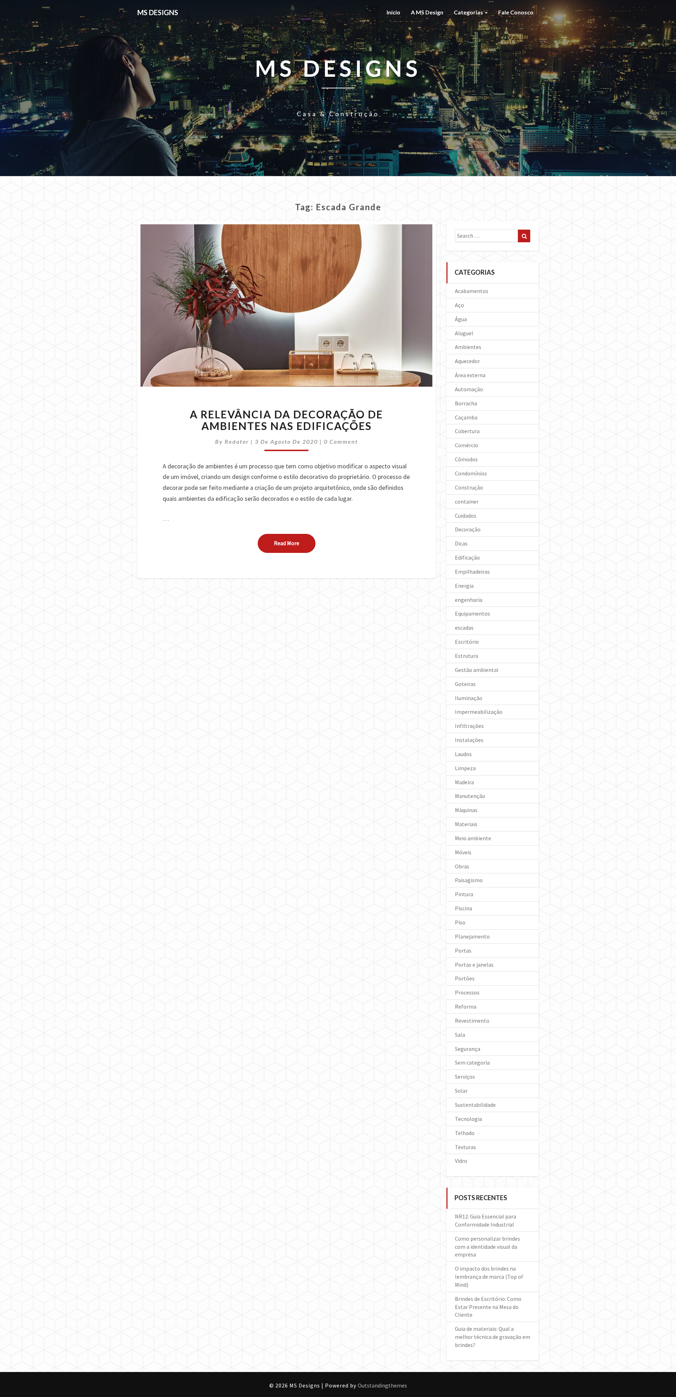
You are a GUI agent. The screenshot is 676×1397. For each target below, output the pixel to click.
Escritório (467, 641)
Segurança (467, 1048)
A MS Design (427, 12)
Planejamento (472, 936)
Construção (469, 487)
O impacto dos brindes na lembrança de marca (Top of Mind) (489, 1276)
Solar (461, 1090)
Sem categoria (472, 1062)
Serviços (465, 1076)
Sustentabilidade (475, 1104)
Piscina (463, 908)
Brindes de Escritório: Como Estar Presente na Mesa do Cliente (488, 1306)
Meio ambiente (473, 838)
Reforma (465, 1006)
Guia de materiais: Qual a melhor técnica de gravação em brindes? (492, 1336)
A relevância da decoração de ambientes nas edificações (286, 420)
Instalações (469, 739)
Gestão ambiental (477, 669)
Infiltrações (469, 725)
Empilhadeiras (472, 571)
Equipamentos (472, 613)
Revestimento (472, 1020)
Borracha (466, 403)
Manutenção (470, 795)
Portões (465, 978)
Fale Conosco (515, 12)
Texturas (465, 1146)
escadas (464, 627)
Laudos (463, 753)
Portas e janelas (474, 964)
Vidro (461, 1160)
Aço (459, 304)
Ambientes (468, 346)
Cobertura (467, 431)
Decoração (468, 529)
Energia (464, 585)
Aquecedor (467, 360)
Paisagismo (469, 880)
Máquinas (466, 809)
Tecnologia (468, 1118)
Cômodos (466, 459)
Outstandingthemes (382, 1385)
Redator (237, 441)
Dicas (461, 543)
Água (461, 319)
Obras (462, 866)
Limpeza (465, 768)
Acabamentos (471, 290)
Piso (460, 922)
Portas (463, 950)
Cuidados (465, 515)
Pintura (464, 894)
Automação (469, 389)
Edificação (467, 557)
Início (393, 12)
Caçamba (466, 417)
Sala (460, 1034)
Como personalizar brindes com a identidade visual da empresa (487, 1246)
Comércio (466, 445)
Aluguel (464, 333)
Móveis (463, 852)
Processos (467, 992)
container (466, 501)
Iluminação (468, 697)
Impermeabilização (478, 711)
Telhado (465, 1132)
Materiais (466, 824)
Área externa (470, 375)
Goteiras (465, 683)
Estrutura (466, 655)
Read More (294, 543)
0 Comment (341, 441)
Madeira (464, 782)
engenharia (468, 599)
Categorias (469, 12)
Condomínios (471, 473)
